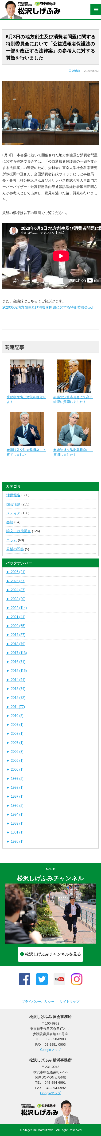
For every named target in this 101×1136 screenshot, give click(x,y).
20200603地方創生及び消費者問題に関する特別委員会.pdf (47, 307)
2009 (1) (14, 725)
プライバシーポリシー (38, 1001)
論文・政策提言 (18, 531)
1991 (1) (14, 832)
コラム (11, 540)
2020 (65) (15, 626)
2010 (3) (14, 716)
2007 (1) (14, 743)
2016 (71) (15, 662)
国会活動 (74, 71)
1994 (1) (14, 814)
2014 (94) (15, 680)
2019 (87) (15, 635)
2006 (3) (14, 752)
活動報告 (13, 495)
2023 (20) (15, 599)
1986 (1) (14, 841)
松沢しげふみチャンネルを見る (53, 954)
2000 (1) (14, 769)
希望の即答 (15, 549)
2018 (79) (15, 644)
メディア (13, 513)
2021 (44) (15, 617)
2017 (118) (16, 653)
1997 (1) (14, 796)
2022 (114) (16, 608)
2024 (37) (15, 590)
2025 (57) (15, 581)
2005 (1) (14, 760)
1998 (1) (14, 787)
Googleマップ (50, 1050)
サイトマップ (69, 1001)
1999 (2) (14, 778)
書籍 (9, 522)
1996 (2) (14, 805)
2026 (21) (15, 572)
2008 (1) (14, 733)
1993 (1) (14, 823)
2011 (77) (15, 707)
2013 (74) (15, 689)
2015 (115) (16, 671)
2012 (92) (15, 698)
